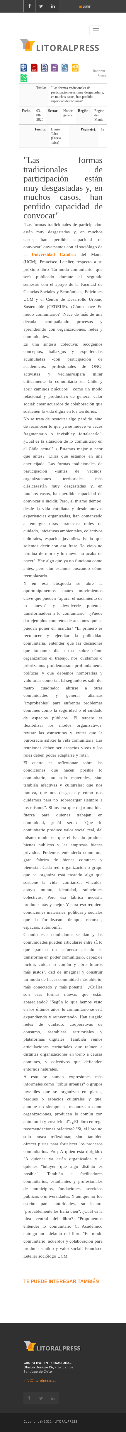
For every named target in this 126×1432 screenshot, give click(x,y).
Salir (86, 6)
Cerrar (102, 75)
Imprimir (98, 71)
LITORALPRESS (67, 47)
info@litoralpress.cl (39, 1380)
